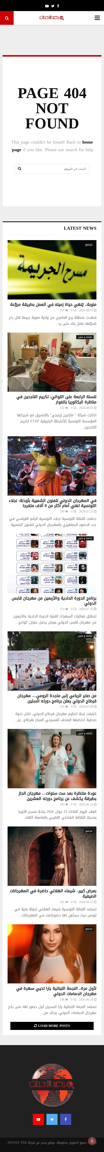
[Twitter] (52, 1119)
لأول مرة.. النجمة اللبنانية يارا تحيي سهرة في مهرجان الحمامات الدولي (56, 991)
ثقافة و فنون (84, 337)
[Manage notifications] (92, 1141)
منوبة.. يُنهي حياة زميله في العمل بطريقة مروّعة (53, 304)
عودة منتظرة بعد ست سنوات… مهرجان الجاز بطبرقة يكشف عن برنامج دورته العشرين (57, 795)
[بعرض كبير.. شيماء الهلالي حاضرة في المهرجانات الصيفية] (52, 856)
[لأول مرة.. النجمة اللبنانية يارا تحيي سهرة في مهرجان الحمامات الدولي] (52, 954)
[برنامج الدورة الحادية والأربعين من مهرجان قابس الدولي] (52, 563)
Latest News (80, 228)
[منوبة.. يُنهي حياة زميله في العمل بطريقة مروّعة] (52, 269)
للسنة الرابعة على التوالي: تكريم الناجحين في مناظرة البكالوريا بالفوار (56, 399)
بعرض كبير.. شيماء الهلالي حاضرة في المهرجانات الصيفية (53, 893)
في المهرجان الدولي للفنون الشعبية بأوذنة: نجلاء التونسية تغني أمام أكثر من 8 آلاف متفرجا (52, 503)
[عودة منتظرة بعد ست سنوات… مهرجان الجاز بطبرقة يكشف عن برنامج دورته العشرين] (52, 758)
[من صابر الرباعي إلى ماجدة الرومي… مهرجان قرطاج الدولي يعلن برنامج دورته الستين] (52, 661)
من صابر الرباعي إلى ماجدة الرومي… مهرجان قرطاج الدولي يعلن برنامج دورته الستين (56, 698)
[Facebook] (65, 1119)
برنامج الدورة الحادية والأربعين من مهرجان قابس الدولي (54, 600)
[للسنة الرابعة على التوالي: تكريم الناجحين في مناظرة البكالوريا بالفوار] (52, 362)
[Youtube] (38, 1119)
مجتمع (88, 245)
